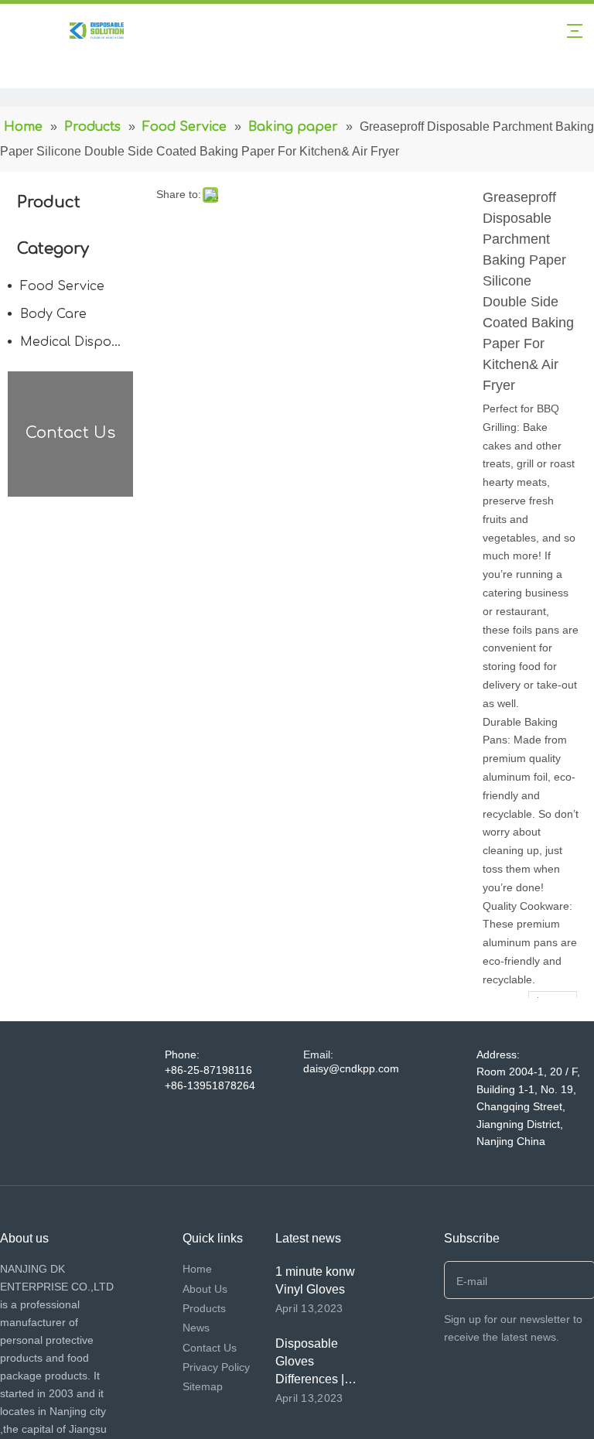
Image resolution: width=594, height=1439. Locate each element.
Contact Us (210, 1348)
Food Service (62, 286)
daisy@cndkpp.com (351, 1068)
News (196, 1327)
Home (197, 1269)
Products (204, 1308)
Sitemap (203, 1386)
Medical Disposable (80, 342)
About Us (205, 1289)
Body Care (53, 314)
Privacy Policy (216, 1367)
